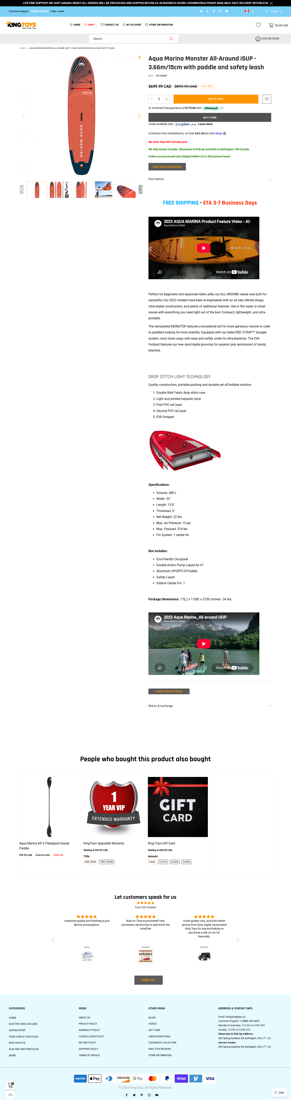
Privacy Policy (88, 1023)
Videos (152, 1023)
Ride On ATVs (17, 1042)
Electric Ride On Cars (23, 1023)
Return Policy (87, 1042)
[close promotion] (271, 3)
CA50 (152, 861)
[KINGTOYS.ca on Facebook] (126, 1095)
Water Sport (17, 1030)
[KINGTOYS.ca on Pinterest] (141, 1095)
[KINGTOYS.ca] (20, 25)
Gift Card (154, 1030)
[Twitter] (201, 11)
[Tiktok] (232, 11)
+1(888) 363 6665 (39, 11)
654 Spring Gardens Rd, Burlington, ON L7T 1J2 (244, 1046)
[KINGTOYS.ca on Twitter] (134, 1095)
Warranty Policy (89, 1030)
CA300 (174, 861)
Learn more (205, 124)
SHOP (91, 24)
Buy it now (210, 117)
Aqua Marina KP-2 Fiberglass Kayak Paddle (44, 845)
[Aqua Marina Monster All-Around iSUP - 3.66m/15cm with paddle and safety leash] (59, 191)
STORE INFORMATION (161, 24)
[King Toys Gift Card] (178, 807)
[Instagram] (220, 11)
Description (156, 179)
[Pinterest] (214, 11)
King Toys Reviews (159, 1049)
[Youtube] (226, 11)
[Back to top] (10, 1094)
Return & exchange (160, 706)
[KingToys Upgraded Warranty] (114, 807)
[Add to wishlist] (266, 99)
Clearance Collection (162, 1042)
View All (149, 980)
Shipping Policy (88, 1049)
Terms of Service (89, 1055)
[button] (23, 116)
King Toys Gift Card (161, 843)
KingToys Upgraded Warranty (104, 843)
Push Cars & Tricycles (23, 1036)
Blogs (152, 1017)
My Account (133, 24)
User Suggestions (169, 691)
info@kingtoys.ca (235, 1016)
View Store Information (167, 166)
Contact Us (112, 24)
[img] (145, 903)
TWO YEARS (106, 861)
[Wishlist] (258, 25)
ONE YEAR (90, 861)
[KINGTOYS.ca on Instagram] (149, 1095)
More (12, 1055)
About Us (84, 1017)
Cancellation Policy (91, 1036)
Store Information (160, 1055)
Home (77, 24)
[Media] (140, 57)
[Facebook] (207, 11)
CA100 (163, 861)
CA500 (186, 861)
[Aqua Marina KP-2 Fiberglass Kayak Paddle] (49, 807)
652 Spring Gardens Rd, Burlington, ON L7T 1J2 (244, 1038)
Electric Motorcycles (24, 1049)
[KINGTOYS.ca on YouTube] (156, 1095)
